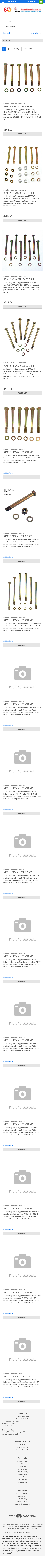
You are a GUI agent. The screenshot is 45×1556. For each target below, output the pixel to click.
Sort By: (16, 49)
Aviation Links (22, 1474)
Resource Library (22, 1472)
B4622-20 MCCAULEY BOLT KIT (18, 704)
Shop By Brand (22, 1482)
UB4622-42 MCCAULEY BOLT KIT (18, 193)
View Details (21, 477)
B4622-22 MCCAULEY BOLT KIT (18, 1208)
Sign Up (32, 1)
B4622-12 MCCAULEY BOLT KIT (18, 620)
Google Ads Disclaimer (22, 1504)
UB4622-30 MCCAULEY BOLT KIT (18, 279)
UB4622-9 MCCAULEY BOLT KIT (18, 106)
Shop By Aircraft (22, 1461)
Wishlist (22, 1444)
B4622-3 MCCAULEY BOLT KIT (17, 536)
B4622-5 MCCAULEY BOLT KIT (17, 872)
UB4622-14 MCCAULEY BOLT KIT (18, 365)
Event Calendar (22, 1477)
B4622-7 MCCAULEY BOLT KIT (17, 1376)
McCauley (6, 103)
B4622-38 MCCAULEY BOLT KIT (18, 1292)
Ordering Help (22, 1469)
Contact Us (22, 1466)
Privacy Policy (22, 1499)
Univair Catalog (22, 1479)
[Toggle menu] (3, 3)
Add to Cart (22, 134)
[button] (22, 33)
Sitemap (28, 1532)
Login (25, 1)
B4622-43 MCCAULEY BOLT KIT (18, 956)
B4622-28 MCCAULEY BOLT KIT (18, 788)
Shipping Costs (22, 1496)
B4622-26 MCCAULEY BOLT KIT (18, 452)
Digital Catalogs (22, 1501)
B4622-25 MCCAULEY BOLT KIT (18, 1040)
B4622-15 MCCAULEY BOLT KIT (18, 1124)
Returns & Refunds (22, 1450)
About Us (22, 1464)
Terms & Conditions (22, 1493)
